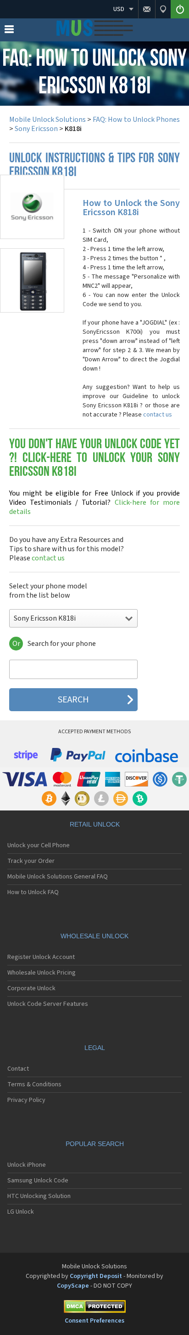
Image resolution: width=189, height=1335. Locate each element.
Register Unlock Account (41, 957)
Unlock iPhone (26, 1165)
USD (118, 9)
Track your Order (31, 861)
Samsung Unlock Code (37, 1180)
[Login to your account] (180, 9)
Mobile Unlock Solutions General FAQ (57, 876)
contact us (157, 414)
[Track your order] (163, 9)
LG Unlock (20, 1211)
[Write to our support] (146, 9)
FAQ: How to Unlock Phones (136, 119)
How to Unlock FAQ (33, 892)
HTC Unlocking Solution (39, 1196)
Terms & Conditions (34, 1084)
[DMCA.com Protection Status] (94, 1308)
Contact (18, 1068)
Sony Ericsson (36, 129)
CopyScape (73, 1285)
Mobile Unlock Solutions (47, 119)
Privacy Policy (26, 1100)
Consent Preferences (94, 1320)
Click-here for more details (94, 502)
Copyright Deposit (96, 1276)
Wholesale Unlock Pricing (41, 972)
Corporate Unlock (31, 988)
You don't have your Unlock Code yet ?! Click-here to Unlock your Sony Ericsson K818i (94, 458)
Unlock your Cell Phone (38, 845)
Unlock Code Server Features (47, 1004)
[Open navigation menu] (9, 31)
